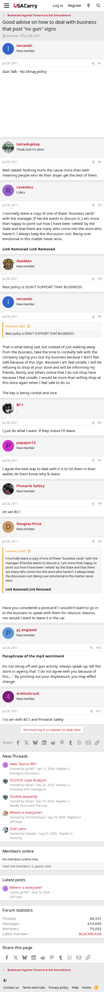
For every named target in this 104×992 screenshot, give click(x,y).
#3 (100, 205)
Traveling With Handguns (28, 789)
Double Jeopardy (23, 796)
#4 (100, 279)
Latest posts (13, 879)
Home (86, 987)
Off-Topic (16, 822)
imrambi (12, 36)
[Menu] (6, 5)
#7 (100, 460)
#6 (100, 423)
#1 (100, 63)
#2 (100, 162)
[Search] (98, 5)
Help (75, 987)
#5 (100, 316)
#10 (99, 648)
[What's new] (88, 5)
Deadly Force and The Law (28, 805)
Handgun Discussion (24, 773)
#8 (100, 503)
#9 (100, 541)
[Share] (93, 63)
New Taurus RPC (23, 763)
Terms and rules (33, 987)
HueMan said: (15, 326)
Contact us (11, 987)
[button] (4, 980)
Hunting (16, 838)
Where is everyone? (26, 812)
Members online (18, 851)
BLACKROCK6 (90, 933)
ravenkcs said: (16, 551)
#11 (99, 711)
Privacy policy (58, 987)
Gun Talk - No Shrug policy (24, 71)
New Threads (15, 756)
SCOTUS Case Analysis (28, 780)
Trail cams (18, 828)
